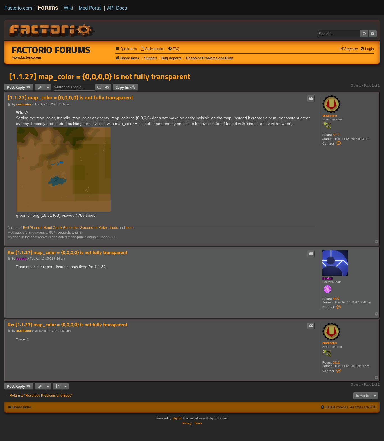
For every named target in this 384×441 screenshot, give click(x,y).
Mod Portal (90, 7)
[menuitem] (152, 49)
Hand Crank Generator (61, 228)
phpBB (177, 418)
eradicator (329, 115)
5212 (336, 134)
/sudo (114, 228)
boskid (327, 278)
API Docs (117, 7)
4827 (336, 298)
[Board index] (52, 30)
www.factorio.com (26, 58)
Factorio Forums (51, 50)
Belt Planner (32, 228)
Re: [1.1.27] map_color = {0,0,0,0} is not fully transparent (67, 252)
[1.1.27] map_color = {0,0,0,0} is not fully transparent (99, 76)
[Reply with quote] (311, 98)
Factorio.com (18, 7)
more (130, 228)
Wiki (68, 7)
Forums (48, 7)
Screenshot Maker (94, 228)
